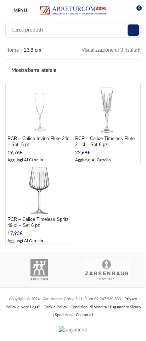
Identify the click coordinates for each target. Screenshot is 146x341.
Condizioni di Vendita (89, 307)
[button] (25, 160)
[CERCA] (133, 30)
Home (12, 50)
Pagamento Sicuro (125, 307)
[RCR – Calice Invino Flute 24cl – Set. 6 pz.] (39, 109)
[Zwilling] (39, 269)
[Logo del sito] (73, 10)
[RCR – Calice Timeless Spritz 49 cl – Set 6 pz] (39, 190)
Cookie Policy (56, 307)
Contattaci (84, 315)
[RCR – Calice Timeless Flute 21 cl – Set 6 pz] (107, 109)
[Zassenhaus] (107, 269)
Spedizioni (64, 315)
